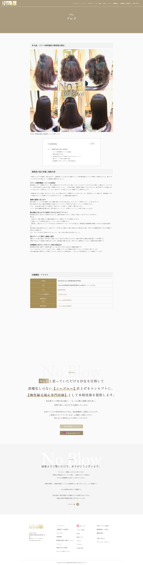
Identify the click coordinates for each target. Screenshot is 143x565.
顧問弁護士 (100, 533)
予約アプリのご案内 (103, 526)
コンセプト (60, 533)
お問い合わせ (136, 3)
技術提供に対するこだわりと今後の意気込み (64, 161)
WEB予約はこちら (70, 426)
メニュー (59, 544)
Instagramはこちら (73, 433)
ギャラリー (91, 3)
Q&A (104, 3)
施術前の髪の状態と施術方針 (60, 149)
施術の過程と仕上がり (58, 154)
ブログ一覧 (71, 504)
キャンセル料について (63, 551)
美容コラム (80, 537)
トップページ (60, 526)
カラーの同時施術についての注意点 (62, 152)
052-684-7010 (61, 290)
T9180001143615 (62, 294)
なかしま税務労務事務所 (65, 300)
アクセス (79, 544)
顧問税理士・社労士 (103, 529)
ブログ (79, 541)
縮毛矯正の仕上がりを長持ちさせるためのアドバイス (67, 156)
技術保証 (59, 537)
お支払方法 (80, 548)
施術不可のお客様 (62, 548)
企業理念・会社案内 (62, 529)
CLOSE (92, 143)
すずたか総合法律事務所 (65, 306)
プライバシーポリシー (103, 542)
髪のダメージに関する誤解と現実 (61, 158)
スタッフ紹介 (98, 3)
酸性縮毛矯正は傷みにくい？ (65, 540)
